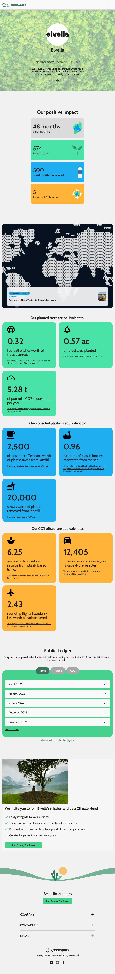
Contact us (29, 925)
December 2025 (17, 712)
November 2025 (17, 722)
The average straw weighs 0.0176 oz (21, 517)
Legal (24, 936)
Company (27, 914)
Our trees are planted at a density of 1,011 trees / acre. (84, 356)
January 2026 (16, 703)
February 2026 (16, 693)
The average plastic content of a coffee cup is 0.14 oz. (27, 466)
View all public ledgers (57, 740)
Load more (12, 729)
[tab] (42, 670)
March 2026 (15, 684)
